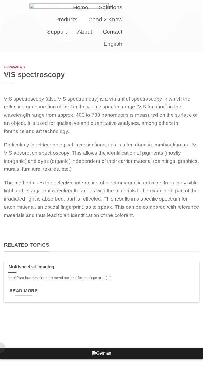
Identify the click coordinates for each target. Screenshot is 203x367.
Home (80, 7)
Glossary (12, 66)
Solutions (110, 7)
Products (66, 19)
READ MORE (24, 290)
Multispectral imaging (31, 266)
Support (57, 31)
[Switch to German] (101, 353)
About (84, 31)
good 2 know (105, 19)
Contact (112, 31)
